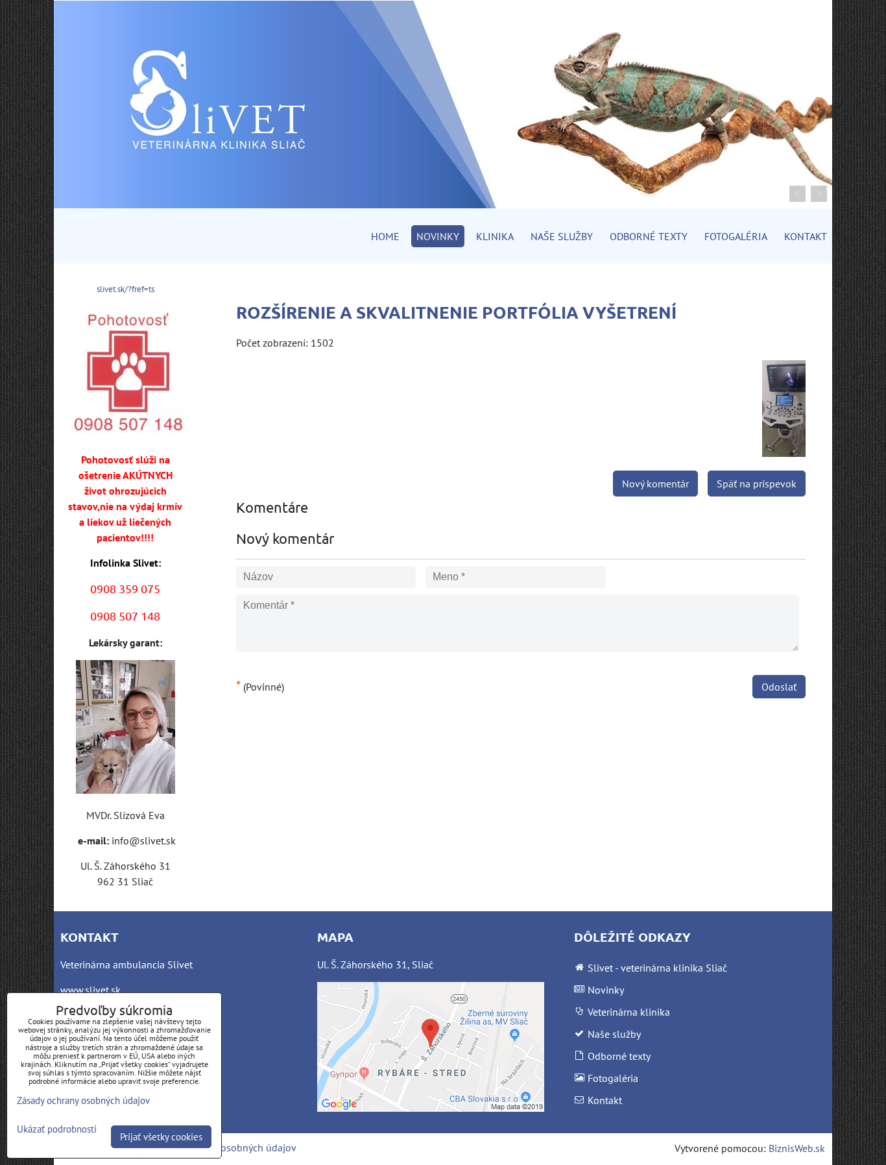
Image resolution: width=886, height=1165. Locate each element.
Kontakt (805, 236)
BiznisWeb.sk (797, 1148)
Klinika (495, 236)
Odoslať (778, 686)
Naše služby (562, 236)
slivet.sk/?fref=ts (125, 289)
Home (385, 236)
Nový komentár (655, 483)
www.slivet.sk (90, 989)
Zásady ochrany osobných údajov (223, 1147)
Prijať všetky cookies (161, 1137)
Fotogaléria (735, 236)
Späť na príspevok (756, 483)
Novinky (437, 236)
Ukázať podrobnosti (57, 1129)
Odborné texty (649, 236)
